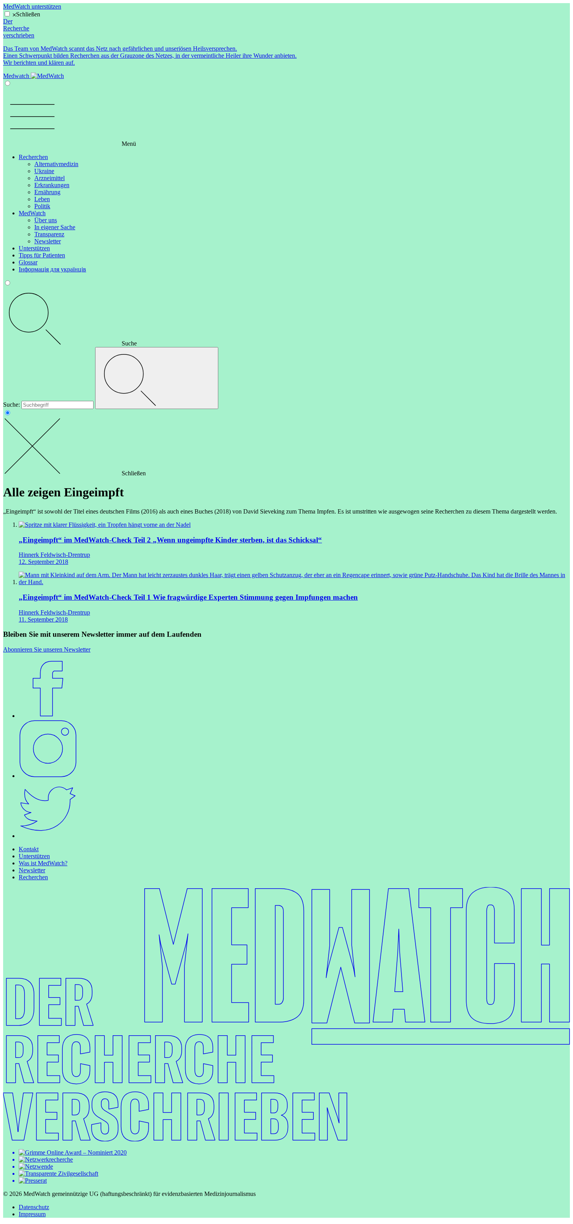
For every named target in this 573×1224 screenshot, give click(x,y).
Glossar (28, 262)
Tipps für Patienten (42, 255)
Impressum (32, 1214)
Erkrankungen (51, 185)
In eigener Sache (54, 227)
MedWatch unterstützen (32, 6)
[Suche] (156, 378)
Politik (42, 206)
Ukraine (44, 171)
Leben (42, 199)
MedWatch (32, 213)
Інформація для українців (52, 269)
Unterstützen (34, 248)
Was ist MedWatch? (43, 863)
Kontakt (29, 849)
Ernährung (47, 192)
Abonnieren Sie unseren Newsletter (46, 649)
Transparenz (49, 234)
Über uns (45, 220)
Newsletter (47, 241)
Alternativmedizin (56, 164)
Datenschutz (34, 1207)
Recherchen (33, 157)
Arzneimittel (49, 178)
